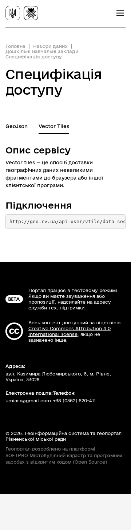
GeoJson (16, 126)
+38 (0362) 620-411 (74, 400)
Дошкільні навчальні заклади (41, 51)
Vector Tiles (54, 126)
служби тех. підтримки (56, 307)
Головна (15, 46)
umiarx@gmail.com (28, 400)
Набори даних (50, 46)
